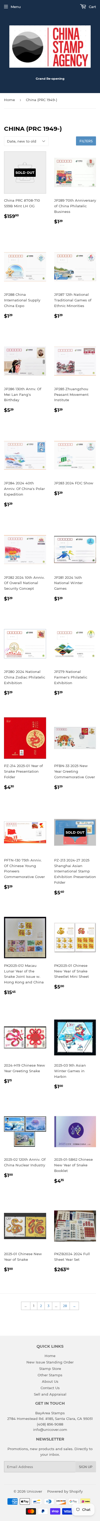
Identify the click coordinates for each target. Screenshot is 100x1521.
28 (65, 1306)
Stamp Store (50, 1368)
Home (9, 100)
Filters (86, 141)
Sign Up (86, 1467)
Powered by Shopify (65, 1491)
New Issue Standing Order (50, 1362)
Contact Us (50, 1388)
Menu (16, 7)
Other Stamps (50, 1375)
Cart (92, 7)
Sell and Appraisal (50, 1394)
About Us (50, 1381)
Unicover (34, 1491)
